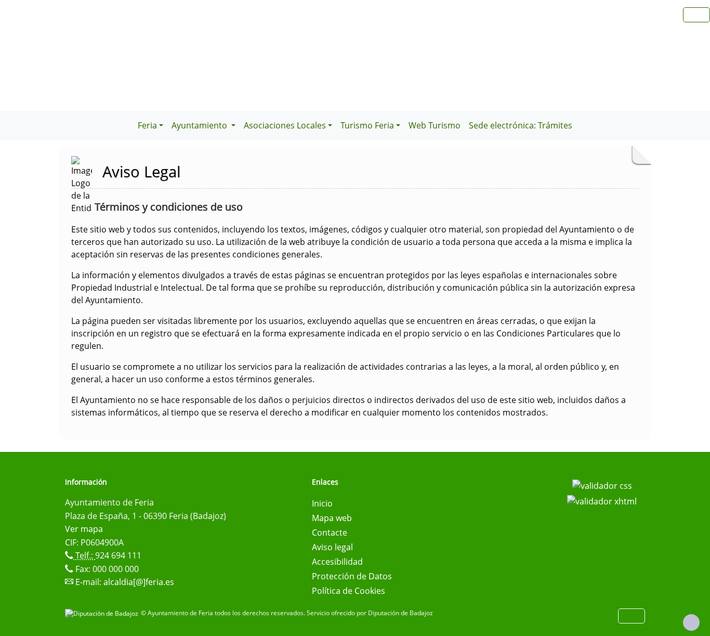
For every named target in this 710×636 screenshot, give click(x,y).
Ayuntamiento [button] (200, 125)
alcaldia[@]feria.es (138, 582)
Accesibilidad (337, 561)
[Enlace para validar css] (602, 485)
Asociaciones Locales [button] (285, 125)
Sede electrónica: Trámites (520, 125)
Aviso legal (332, 547)
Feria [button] (147, 125)
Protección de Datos (352, 576)
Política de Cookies (348, 590)
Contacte (329, 532)
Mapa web (332, 518)
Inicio (322, 503)
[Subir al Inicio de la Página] (691, 622)
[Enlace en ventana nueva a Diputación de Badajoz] (103, 612)
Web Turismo (435, 125)
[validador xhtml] (602, 500)
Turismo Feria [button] (367, 125)
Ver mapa (84, 529)
